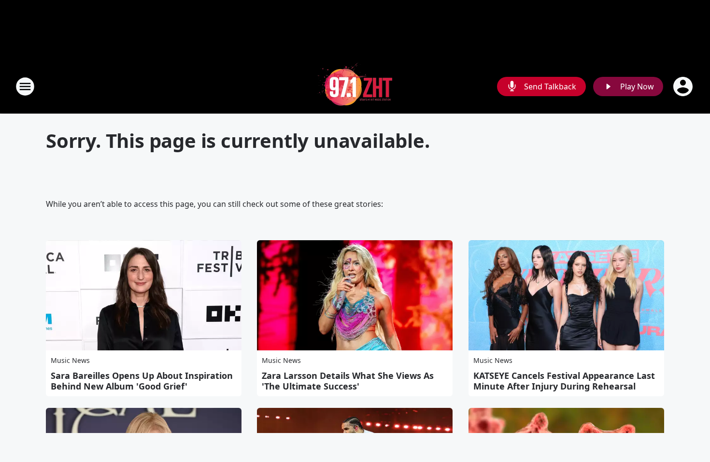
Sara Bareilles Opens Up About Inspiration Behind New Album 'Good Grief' (142, 380)
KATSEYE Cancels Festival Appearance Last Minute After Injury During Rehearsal (564, 380)
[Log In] (684, 86)
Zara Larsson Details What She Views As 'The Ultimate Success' (348, 380)
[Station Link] (355, 86)
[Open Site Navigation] (25, 86)
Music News (70, 360)
